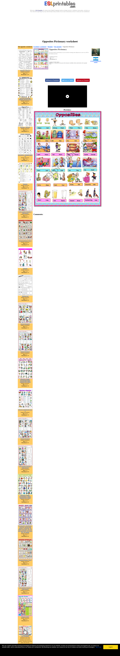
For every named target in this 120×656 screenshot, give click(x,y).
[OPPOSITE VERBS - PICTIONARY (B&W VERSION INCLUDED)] (25, 378)
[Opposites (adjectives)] (25, 69)
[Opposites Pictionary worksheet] (67, 158)
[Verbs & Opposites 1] (25, 350)
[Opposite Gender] (25, 615)
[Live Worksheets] (25, 635)
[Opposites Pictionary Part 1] (25, 239)
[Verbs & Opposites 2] (25, 437)
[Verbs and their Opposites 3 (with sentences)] (25, 465)
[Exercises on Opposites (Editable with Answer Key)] (25, 97)
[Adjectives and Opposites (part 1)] (25, 408)
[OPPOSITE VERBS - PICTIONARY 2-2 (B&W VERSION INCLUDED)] (25, 494)
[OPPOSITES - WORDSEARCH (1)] (25, 154)
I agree (111, 647)
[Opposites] (25, 183)
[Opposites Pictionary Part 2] (25, 559)
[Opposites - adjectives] (25, 126)
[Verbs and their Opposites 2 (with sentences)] (25, 586)
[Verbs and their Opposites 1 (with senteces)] (25, 210)
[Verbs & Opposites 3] (25, 323)
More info (98, 647)
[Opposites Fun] (25, 295)
